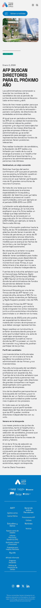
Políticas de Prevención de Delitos (12, 567)
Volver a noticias (17, 13)
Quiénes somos (12, 513)
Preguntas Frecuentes (12, 561)
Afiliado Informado (12, 558)
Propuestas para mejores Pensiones (12, 548)
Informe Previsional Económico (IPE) (12, 537)
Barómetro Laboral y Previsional (12, 543)
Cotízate (28, 520)
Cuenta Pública (12, 516)
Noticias (28, 528)
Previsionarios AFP (28, 517)
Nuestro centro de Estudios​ (12, 532)
